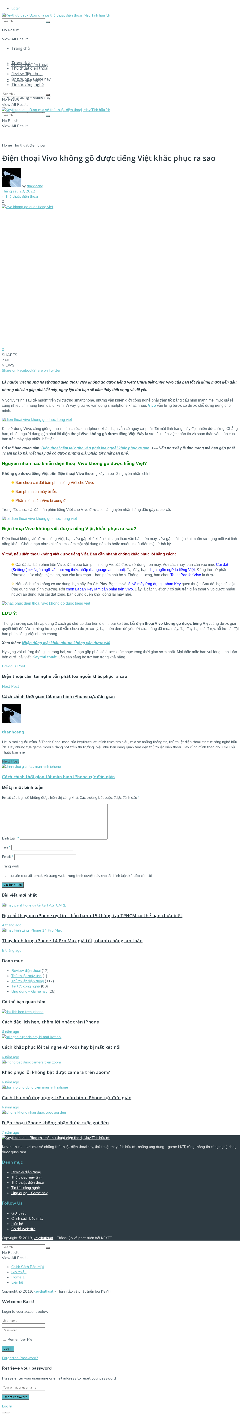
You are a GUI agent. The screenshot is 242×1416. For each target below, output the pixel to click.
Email (7, 856)
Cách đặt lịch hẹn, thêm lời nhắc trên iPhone (50, 1022)
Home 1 (18, 1277)
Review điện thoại (27, 73)
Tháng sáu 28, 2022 (18, 191)
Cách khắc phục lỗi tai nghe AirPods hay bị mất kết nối (61, 1047)
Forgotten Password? (20, 1358)
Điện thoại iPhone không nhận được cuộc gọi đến (55, 1123)
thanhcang (35, 186)
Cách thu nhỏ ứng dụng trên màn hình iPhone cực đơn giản (66, 1097)
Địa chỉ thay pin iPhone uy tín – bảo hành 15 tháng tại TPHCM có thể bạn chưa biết (92, 915)
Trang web (10, 866)
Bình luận (10, 838)
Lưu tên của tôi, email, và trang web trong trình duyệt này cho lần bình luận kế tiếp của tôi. (80, 875)
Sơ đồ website (23, 1229)
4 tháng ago (12, 925)
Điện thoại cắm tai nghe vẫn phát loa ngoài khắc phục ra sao (95, 448)
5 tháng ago (12, 950)
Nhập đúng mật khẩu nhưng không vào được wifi (66, 643)
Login (15, 8)
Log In (7, 1406)
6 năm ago (10, 1031)
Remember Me (20, 1339)
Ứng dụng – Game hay (31, 97)
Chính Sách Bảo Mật (27, 1266)
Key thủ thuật (44, 657)
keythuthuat (43, 1238)
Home (7, 145)
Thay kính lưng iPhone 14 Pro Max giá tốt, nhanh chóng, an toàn (72, 940)
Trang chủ (20, 48)
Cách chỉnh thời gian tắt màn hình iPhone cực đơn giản (58, 777)
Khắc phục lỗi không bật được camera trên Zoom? (56, 1072)
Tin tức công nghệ (27, 84)
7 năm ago (10, 1132)
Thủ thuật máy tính (26, 975)
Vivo (152, 405)
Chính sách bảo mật (27, 1218)
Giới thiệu (18, 1213)
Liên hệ (17, 1223)
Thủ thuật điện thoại (29, 64)
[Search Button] (48, 22)
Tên (6, 847)
